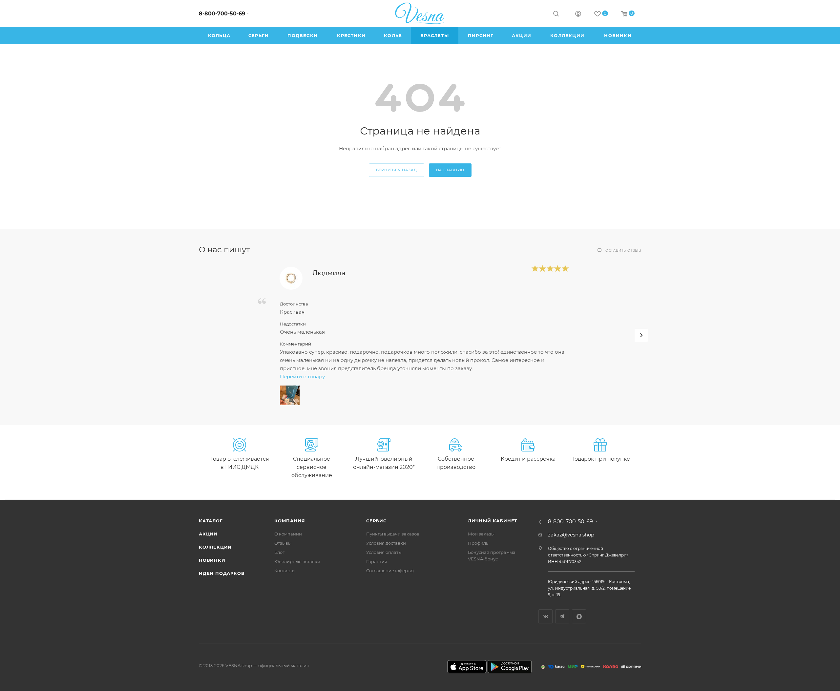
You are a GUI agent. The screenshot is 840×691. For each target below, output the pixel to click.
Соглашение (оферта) (390, 570)
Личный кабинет (492, 520)
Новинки (212, 560)
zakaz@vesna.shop (571, 535)
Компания (289, 520)
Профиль (478, 543)
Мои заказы (481, 533)
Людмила (329, 273)
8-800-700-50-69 (222, 13)
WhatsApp (579, 616)
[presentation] (641, 335)
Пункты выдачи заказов (392, 533)
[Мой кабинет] (578, 14)
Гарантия (376, 561)
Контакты (284, 570)
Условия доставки (386, 543)
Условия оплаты (384, 552)
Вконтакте (545, 616)
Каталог (211, 520)
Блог (279, 552)
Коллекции (215, 547)
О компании (288, 533)
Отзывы (282, 543)
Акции (208, 533)
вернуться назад (396, 170)
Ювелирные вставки (297, 561)
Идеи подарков (221, 573)
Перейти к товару (302, 376)
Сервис (376, 520)
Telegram (562, 616)
